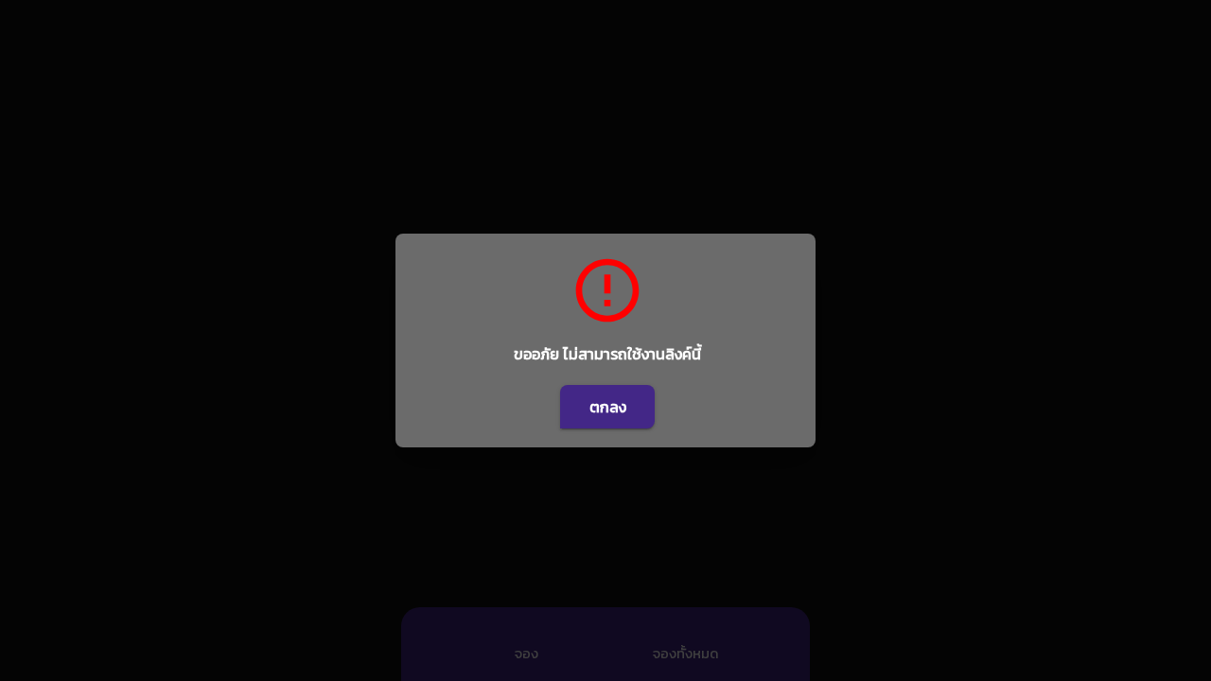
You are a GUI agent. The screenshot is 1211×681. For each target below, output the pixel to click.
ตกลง (607, 406)
